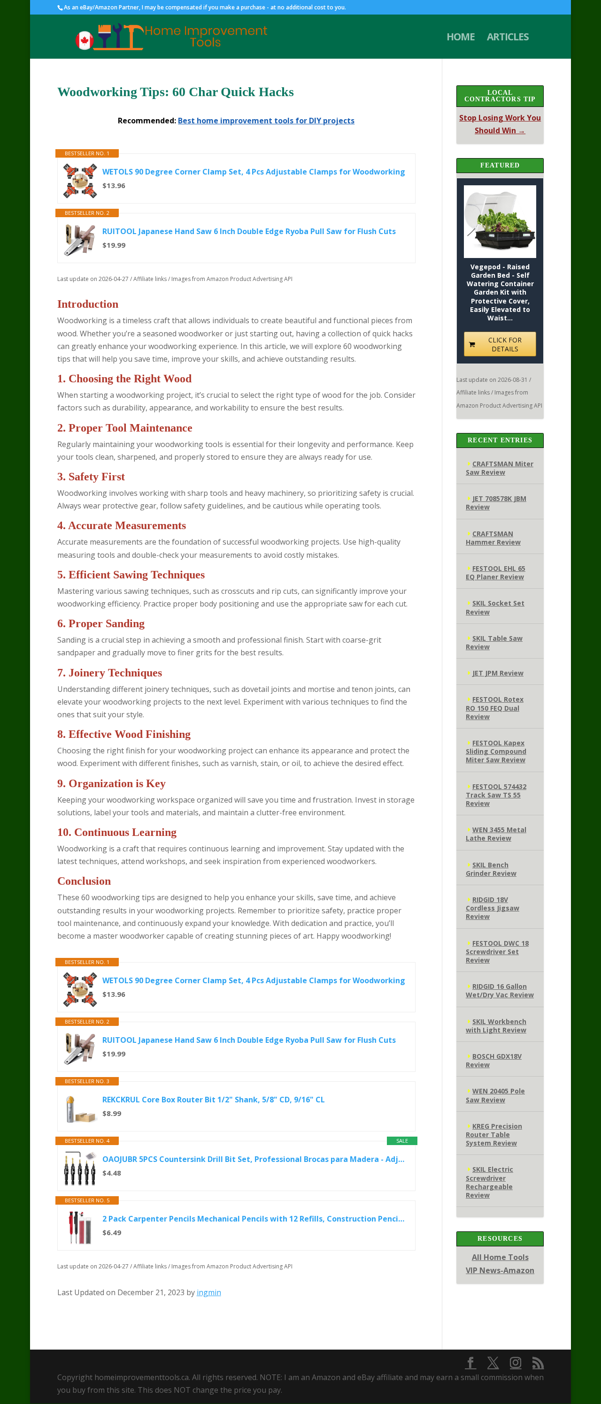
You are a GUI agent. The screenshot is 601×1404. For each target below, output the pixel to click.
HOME (461, 38)
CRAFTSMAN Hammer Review (493, 537)
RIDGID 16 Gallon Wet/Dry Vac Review (500, 990)
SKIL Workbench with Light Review (496, 1025)
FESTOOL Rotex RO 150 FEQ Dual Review (495, 708)
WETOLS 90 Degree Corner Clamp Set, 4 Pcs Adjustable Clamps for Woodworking (253, 171)
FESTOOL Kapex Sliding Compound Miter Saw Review (496, 751)
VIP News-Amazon (500, 1270)
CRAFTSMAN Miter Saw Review (499, 468)
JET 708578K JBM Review (496, 502)
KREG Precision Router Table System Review (494, 1134)
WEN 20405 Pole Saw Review (495, 1095)
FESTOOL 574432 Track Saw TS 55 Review (496, 795)
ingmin (209, 1292)
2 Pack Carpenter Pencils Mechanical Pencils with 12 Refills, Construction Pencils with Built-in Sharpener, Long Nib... (254, 1218)
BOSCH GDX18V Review (494, 1060)
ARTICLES (508, 38)
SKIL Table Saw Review (494, 642)
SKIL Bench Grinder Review (491, 869)
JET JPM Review (498, 672)
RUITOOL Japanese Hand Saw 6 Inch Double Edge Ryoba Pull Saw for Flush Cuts (249, 231)
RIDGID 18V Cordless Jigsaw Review (492, 908)
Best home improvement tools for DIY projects (266, 120)
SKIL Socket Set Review (495, 607)
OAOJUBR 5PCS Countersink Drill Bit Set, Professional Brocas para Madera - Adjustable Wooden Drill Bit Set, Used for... (254, 1159)
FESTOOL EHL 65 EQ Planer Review (495, 572)
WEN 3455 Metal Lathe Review (496, 833)
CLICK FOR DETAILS (505, 344)
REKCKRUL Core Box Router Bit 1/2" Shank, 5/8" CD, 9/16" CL (213, 1099)
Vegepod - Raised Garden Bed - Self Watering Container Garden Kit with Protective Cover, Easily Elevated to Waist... (500, 292)
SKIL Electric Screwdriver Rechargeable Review (489, 1182)
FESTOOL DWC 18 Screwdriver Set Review (497, 951)
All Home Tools (500, 1257)
